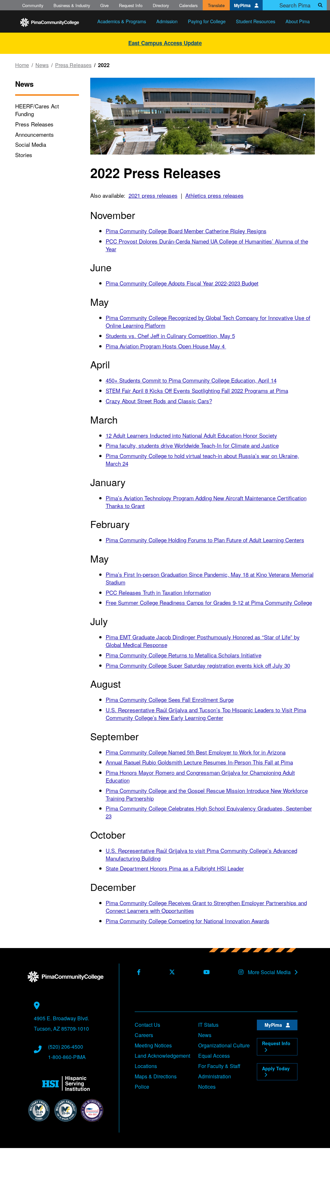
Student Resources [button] (255, 21)
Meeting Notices (153, 1045)
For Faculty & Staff (219, 1066)
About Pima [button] (298, 21)
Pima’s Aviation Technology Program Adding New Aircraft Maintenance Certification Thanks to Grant (206, 502)
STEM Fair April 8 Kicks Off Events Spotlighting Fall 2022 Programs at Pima (197, 390)
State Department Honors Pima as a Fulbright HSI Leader (175, 868)
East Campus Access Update (165, 43)
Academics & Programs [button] (121, 21)
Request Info (130, 5)
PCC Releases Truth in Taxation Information (158, 592)
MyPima (243, 5)
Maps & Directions (156, 1076)
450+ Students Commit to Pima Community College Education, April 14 (191, 380)
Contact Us (147, 1024)
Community (32, 5)
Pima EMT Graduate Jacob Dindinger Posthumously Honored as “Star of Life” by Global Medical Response (203, 641)
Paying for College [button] (207, 21)
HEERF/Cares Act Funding (37, 110)
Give (104, 5)
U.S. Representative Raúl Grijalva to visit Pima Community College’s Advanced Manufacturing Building (201, 854)
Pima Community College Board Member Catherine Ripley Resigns (186, 231)
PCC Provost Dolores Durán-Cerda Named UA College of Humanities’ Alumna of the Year (207, 245)
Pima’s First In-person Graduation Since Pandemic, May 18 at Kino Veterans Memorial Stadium (210, 578)
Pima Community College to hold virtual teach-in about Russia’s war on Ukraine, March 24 (202, 459)
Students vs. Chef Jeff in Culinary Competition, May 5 (170, 336)
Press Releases (73, 65)
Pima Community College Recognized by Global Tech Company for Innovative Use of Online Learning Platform (208, 321)
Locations (146, 1066)
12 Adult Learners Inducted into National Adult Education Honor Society (191, 435)
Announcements (34, 134)
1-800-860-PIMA (67, 1057)
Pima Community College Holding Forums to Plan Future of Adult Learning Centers (205, 540)
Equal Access (214, 1055)
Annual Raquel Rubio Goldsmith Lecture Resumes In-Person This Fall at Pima (199, 762)
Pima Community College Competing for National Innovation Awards (187, 921)
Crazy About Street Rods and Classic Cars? (159, 401)
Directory (161, 5)
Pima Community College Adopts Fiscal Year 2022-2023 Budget (182, 283)
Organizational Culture (224, 1045)
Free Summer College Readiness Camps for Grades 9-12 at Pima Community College (209, 602)
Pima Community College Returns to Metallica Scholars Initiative (183, 655)
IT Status (208, 1024)
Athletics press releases (214, 195)
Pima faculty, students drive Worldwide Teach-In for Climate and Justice (192, 445)
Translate (216, 5)
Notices (207, 1086)
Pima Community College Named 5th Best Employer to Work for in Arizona (196, 752)
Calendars (188, 5)
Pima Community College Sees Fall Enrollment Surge (170, 699)
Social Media (30, 144)
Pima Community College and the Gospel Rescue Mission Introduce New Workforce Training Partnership (207, 794)
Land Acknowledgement (162, 1055)
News (42, 65)
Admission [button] (167, 21)
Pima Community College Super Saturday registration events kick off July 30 (198, 665)
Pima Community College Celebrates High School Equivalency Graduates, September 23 (209, 812)
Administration (214, 1076)
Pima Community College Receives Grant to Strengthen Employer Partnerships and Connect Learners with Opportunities (206, 906)
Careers (144, 1035)
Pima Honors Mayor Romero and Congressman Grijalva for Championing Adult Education (200, 776)
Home (22, 65)
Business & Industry (71, 5)
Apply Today (276, 1068)
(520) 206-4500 (65, 1046)
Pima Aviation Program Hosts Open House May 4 (166, 346)
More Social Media (270, 972)
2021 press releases (153, 195)
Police (142, 1086)
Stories (23, 155)
